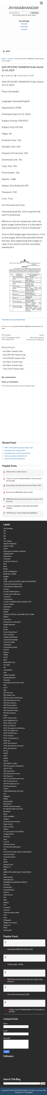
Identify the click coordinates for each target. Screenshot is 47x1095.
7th (4, 533)
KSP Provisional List (10, 781)
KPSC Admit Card (9, 723)
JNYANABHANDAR (23, 8)
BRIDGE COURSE (9, 574)
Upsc (5, 917)
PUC (5, 849)
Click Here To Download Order (14, 320)
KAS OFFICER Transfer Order (14, 355)
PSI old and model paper (12, 847)
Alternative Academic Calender (14, 551)
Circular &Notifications (11, 591)
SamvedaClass (8, 880)
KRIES (5, 753)
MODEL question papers (12, 806)
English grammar (9, 624)
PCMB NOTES (8, 834)
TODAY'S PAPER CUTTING (17, 957)
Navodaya (6, 811)
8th (4, 536)
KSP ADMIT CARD (10, 763)
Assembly (6, 559)
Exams (5, 629)
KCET (5, 688)
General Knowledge (10, 640)
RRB (5, 869)
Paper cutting (8, 827)
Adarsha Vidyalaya (9, 543)
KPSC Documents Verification (14, 728)
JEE (4, 667)
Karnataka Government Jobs (13, 682)
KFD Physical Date (10, 705)
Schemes (6, 885)
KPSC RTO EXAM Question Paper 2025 (19, 448)
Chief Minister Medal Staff (12, 586)
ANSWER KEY (8, 554)
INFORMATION (9, 662)
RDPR (5, 862)
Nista (5, 814)
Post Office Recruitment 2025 (18, 994)
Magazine (6, 796)
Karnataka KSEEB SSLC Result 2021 (19, 492)
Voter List (6, 925)
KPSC (5, 715)
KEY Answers (8, 693)
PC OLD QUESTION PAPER (13, 832)
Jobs (5, 672)
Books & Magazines (10, 571)
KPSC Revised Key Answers (13, 746)
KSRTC (6, 789)
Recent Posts (8, 864)
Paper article (7, 824)
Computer (7, 597)
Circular (6, 589)
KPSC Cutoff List (9, 725)
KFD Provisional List (10, 708)
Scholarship (7, 887)
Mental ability (8, 801)
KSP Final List (8, 776)
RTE (5, 875)
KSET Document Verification (15, 459)
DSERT (6, 617)
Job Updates (7, 670)
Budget (6, 576)
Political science (9, 844)
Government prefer (10, 647)
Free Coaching (8, 634)
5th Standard (8, 528)
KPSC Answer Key (10, 718)
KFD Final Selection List (11, 700)
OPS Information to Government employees (35, 339)
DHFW (5, 612)
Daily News (7, 607)
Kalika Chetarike (9, 675)
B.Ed (5, 564)
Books (5, 569)
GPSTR (6, 650)
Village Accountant (10, 923)
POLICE (6, 842)
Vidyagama (7, 920)
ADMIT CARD (8, 546)
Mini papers (7, 804)
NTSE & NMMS (8, 816)
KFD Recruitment (9, 713)
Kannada (6, 680)
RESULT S (6, 867)
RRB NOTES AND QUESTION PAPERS (17, 872)
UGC (5, 915)
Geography (7, 645)
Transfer (10, 59)
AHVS (5, 549)
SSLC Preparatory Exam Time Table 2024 (11, 338)
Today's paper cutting (15, 964)
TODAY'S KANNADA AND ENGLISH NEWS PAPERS (22, 507)
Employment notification (12, 622)
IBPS (5, 660)
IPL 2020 (6, 665)
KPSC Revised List (10, 748)
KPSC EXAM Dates (10, 733)
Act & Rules (7, 541)
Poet (5, 839)
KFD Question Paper (10, 710)
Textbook (6, 907)
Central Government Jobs (12, 584)
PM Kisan (6, 837)
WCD (5, 928)
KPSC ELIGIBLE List (10, 730)
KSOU (5, 761)
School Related (8, 890)
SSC (4, 897)
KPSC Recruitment (10, 743)
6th (4, 531)
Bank (5, 566)
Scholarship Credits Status (16, 472)
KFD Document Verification (13, 698)
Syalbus (6, 902)
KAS (5, 685)
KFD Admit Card (9, 695)
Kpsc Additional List (10, 720)
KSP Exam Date (8, 771)
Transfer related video (11, 912)
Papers (5, 829)
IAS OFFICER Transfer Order (14, 358)
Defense (6, 609)
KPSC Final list (8, 736)
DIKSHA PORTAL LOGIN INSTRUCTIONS (18, 614)
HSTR (5, 657)
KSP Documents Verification (13, 766)
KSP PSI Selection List (11, 784)
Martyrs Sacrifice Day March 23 (16, 456)
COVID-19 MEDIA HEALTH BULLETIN (17, 602)
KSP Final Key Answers (11, 773)
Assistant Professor (10, 561)
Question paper (9, 854)
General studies (9, 642)
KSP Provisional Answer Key (13, 778)
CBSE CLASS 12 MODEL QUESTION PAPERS (19, 581)
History (6, 652)
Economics (7, 619)
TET (5, 905)
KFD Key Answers (9, 703)
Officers (6, 819)
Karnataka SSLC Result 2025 (15, 450)
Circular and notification (11, 594)
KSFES (5, 758)
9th (4, 539)
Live (4, 794)
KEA (5, 690)
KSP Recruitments (10, 786)
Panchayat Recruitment (11, 821)
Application (7, 556)
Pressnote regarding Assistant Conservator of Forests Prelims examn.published (24, 988)
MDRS (5, 799)
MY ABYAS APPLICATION (13, 809)
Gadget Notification (10, 637)
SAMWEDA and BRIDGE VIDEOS (15, 882)
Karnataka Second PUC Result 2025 (17, 453)
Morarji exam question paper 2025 (19, 972)
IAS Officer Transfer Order (13, 351)
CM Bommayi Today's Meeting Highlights (21, 513)
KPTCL (6, 751)
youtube (24, 29)
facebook (24, 24)
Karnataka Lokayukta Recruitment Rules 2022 (23, 485)
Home (4, 59)
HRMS (5, 655)
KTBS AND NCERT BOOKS (13, 791)
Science (6, 892)
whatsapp (24, 26)
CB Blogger (28, 1092)
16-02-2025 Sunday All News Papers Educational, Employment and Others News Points (25, 1003)
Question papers (9, 857)
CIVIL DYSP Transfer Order (13, 369)
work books (7, 930)
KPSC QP (6, 741)
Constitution (8, 599)
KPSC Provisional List (11, 738)
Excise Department (10, 632)
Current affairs (8, 604)
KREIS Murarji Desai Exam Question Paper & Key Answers (24, 500)
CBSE (5, 579)
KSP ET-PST (7, 768)
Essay (5, 627)
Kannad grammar (9, 677)
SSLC (5, 900)
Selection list (8, 895)
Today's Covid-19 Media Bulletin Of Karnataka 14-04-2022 (24, 479)
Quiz (5, 859)
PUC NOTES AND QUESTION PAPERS (17, 852)
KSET (5, 756)
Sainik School (8, 877)
